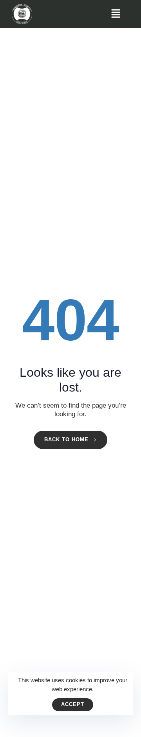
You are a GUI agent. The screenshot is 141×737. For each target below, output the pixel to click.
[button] (115, 14)
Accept (72, 704)
